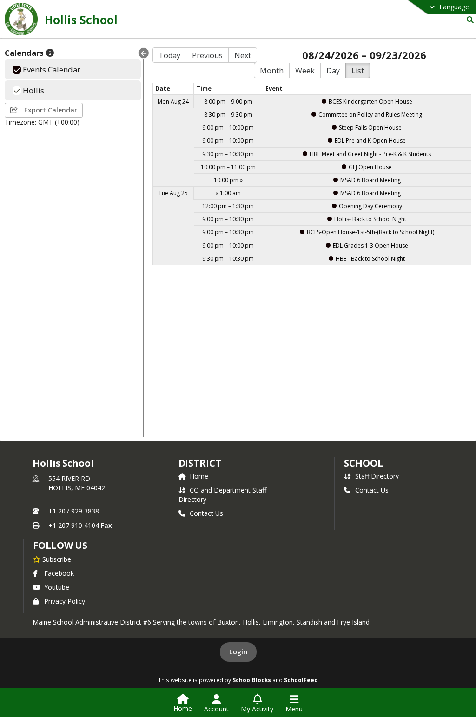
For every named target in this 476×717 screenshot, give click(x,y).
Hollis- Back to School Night (370, 219)
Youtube (56, 587)
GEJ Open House (370, 167)
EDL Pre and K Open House (370, 141)
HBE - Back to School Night (370, 259)
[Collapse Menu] (143, 53)
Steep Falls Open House (370, 128)
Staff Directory (377, 476)
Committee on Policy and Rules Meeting (370, 114)
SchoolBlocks (251, 680)
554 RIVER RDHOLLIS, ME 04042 (76, 483)
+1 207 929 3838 (73, 511)
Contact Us (206, 513)
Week (305, 71)
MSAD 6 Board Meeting (370, 180)
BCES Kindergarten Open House (370, 101)
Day (333, 71)
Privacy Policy (64, 601)
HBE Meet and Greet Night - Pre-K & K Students (370, 154)
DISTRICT (199, 463)
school (363, 463)
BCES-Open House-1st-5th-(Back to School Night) (370, 232)
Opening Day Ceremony (370, 206)
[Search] (468, 19)
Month (272, 71)
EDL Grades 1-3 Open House (370, 246)
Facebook (59, 573)
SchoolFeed (301, 680)
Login (238, 651)
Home (199, 476)
